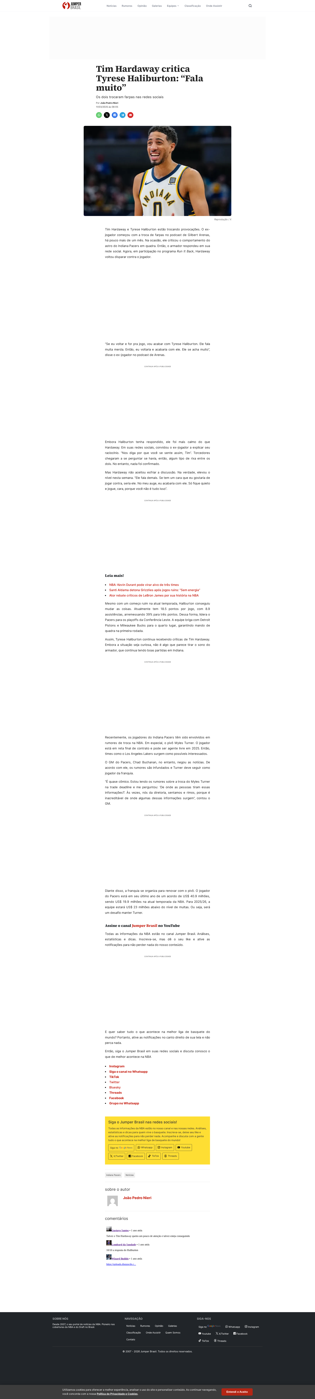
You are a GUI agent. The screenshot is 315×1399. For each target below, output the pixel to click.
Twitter (114, 1082)
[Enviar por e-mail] (130, 115)
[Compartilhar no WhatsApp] (99, 115)
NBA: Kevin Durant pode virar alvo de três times (144, 585)
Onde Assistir (214, 5)
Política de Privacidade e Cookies (117, 1393)
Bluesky (115, 1087)
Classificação (193, 5)
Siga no (114, 1147)
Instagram (166, 1147)
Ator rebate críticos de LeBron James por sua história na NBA (154, 595)
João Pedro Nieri (109, 103)
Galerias (157, 5)
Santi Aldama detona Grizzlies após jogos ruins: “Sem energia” (154, 590)
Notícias (111, 5)
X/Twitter (118, 1156)
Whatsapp (147, 1147)
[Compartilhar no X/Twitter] (107, 115)
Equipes (171, 5)
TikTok (155, 1155)
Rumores (127, 5)
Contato (130, 1339)
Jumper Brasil (144, 925)
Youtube (185, 1147)
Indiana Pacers (113, 1175)
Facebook (137, 1156)
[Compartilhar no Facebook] (115, 115)
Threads (172, 1155)
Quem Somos (172, 1332)
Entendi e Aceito (237, 1391)
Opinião (142, 5)
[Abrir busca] (250, 5)
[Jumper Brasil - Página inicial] (71, 6)
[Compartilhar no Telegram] (123, 115)
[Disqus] (157, 1266)
